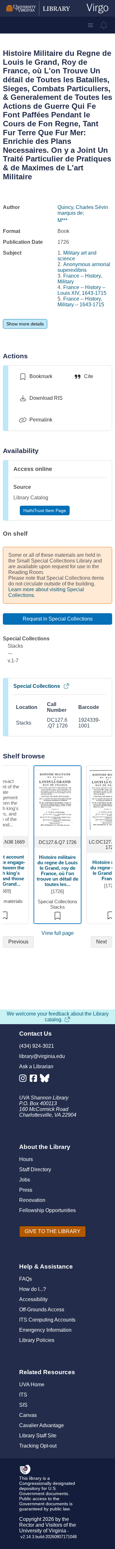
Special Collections (36, 686)
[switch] (35, 376)
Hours (26, 1159)
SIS (23, 1405)
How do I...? (32, 1289)
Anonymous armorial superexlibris (83, 267)
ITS (23, 1394)
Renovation (32, 1200)
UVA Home (31, 1384)
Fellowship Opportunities (47, 1210)
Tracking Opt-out (38, 1445)
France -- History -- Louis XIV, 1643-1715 (81, 290)
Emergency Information (45, 1330)
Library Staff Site (38, 1435)
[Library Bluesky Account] (45, 1079)
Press (25, 1190)
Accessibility (33, 1299)
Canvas (28, 1415)
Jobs (24, 1179)
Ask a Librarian (36, 1066)
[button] (90, 25)
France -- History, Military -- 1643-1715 (80, 301)
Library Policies (36, 1340)
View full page (58, 933)
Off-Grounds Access (41, 1309)
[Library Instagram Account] (24, 1079)
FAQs (25, 1279)
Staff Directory (35, 1169)
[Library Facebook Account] (35, 1079)
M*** (62, 220)
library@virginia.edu (42, 1056)
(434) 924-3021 (36, 1046)
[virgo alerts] (103, 25)
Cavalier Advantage (41, 1425)
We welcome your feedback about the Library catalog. (58, 1016)
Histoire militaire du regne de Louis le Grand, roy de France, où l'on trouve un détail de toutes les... (57, 870)
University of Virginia (42, 1530)
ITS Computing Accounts (47, 1319)
